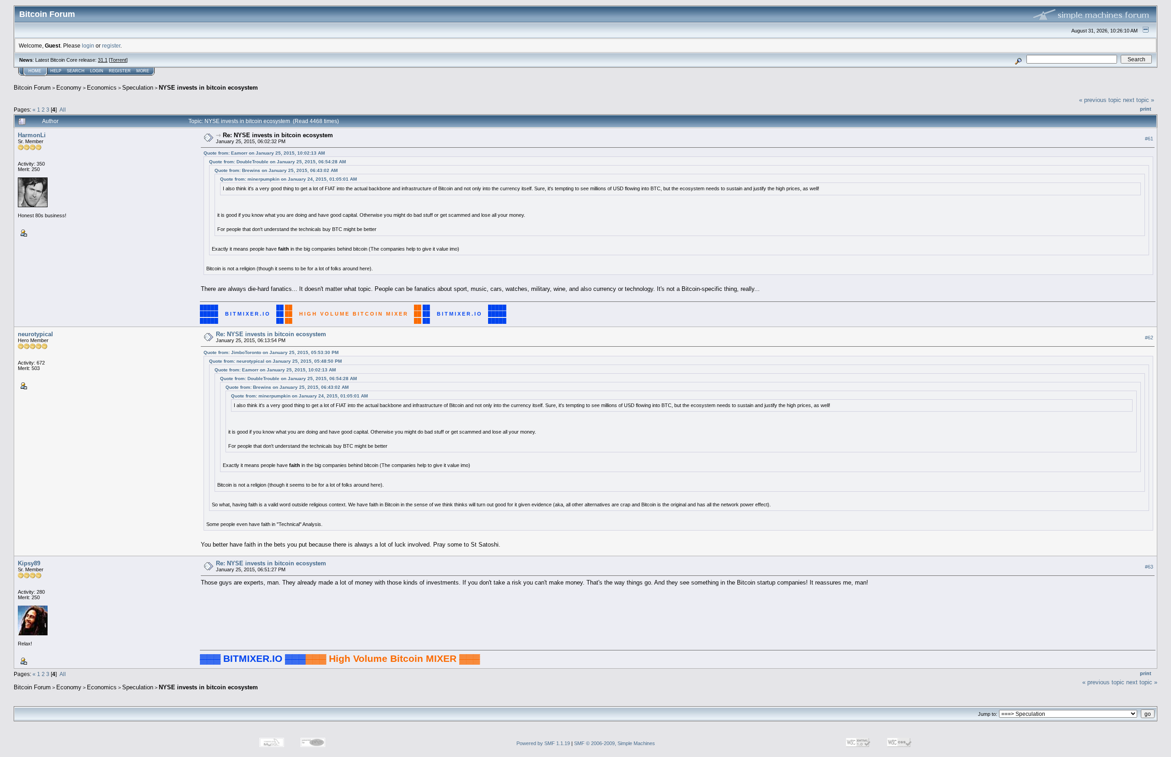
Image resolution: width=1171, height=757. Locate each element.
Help (55, 71)
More (142, 71)
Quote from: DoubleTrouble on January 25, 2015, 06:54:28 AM (277, 161)
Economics (102, 87)
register (111, 45)
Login (96, 71)
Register (120, 71)
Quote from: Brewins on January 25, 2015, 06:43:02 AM (276, 170)
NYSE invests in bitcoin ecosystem (208, 87)
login (88, 45)
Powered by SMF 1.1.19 (543, 743)
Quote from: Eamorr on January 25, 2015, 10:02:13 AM (264, 153)
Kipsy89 (29, 563)
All (62, 110)
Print (1145, 109)
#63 (1149, 567)
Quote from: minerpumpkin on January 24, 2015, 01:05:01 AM (288, 179)
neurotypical (35, 334)
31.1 (102, 60)
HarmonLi (32, 135)
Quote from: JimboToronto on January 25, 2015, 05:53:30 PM (271, 352)
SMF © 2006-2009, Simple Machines (614, 743)
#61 (1149, 138)
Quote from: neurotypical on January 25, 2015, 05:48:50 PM (275, 361)
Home (34, 71)
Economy (68, 87)
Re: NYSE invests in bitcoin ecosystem (278, 135)
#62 (1149, 338)
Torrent (118, 60)
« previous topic (1100, 100)
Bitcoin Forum (32, 87)
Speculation (137, 87)
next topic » (1138, 100)
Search (76, 71)
